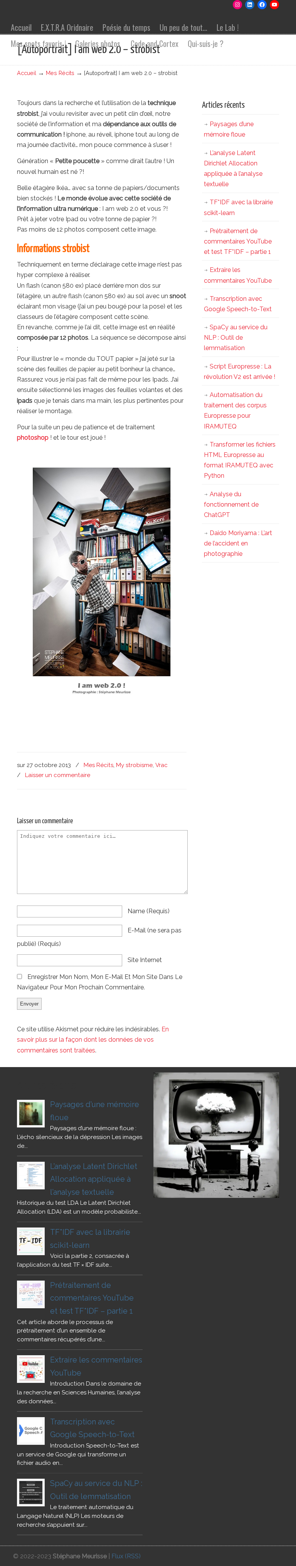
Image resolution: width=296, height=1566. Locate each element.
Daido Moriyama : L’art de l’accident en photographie (238, 543)
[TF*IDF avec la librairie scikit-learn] (30, 1241)
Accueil (26, 73)
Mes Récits (60, 73)
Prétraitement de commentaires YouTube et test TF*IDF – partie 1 (238, 241)
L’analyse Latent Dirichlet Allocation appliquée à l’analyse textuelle (233, 168)
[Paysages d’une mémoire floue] (30, 1113)
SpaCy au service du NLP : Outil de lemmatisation (235, 338)
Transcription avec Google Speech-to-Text (238, 304)
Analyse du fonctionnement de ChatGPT (231, 504)
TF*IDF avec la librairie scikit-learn (238, 207)
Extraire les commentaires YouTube (238, 275)
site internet (145, 960)
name (149, 911)
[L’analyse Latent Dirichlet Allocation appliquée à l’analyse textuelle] (30, 1175)
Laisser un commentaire (57, 775)
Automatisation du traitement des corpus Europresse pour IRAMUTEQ (235, 410)
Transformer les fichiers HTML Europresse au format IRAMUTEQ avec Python (240, 460)
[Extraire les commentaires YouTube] (30, 1369)
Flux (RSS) (126, 1556)
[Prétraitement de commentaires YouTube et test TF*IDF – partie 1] (30, 1294)
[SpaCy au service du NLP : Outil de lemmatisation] (30, 1492)
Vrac (161, 765)
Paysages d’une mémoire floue (229, 129)
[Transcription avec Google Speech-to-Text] (30, 1431)
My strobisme (134, 765)
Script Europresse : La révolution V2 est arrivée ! (239, 371)
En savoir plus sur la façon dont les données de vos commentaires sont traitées (93, 1040)
